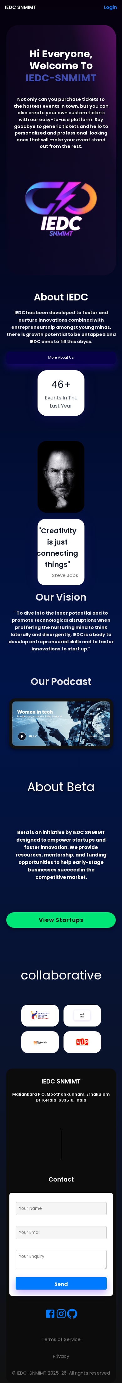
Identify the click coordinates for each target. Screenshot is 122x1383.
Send (61, 1284)
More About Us (61, 357)
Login (110, 7)
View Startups (61, 920)
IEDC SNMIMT (20, 7)
